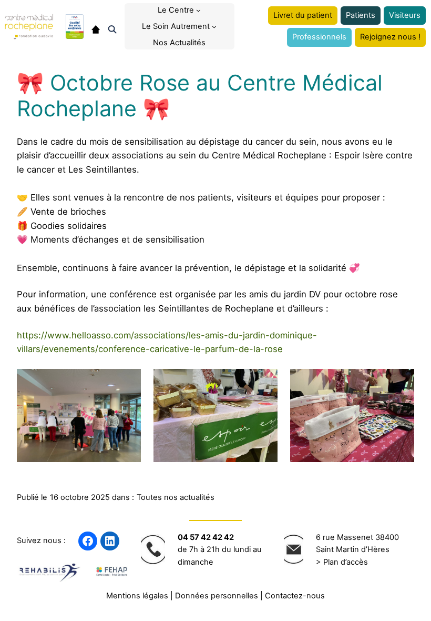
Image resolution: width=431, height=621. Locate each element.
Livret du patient (302, 15)
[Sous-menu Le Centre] (198, 10)
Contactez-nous (295, 595)
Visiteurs (404, 15)
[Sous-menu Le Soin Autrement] (214, 26)
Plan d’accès (345, 562)
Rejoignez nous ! (390, 37)
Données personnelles (216, 595)
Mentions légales (137, 595)
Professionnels (319, 37)
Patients (360, 15)
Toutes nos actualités (175, 497)
